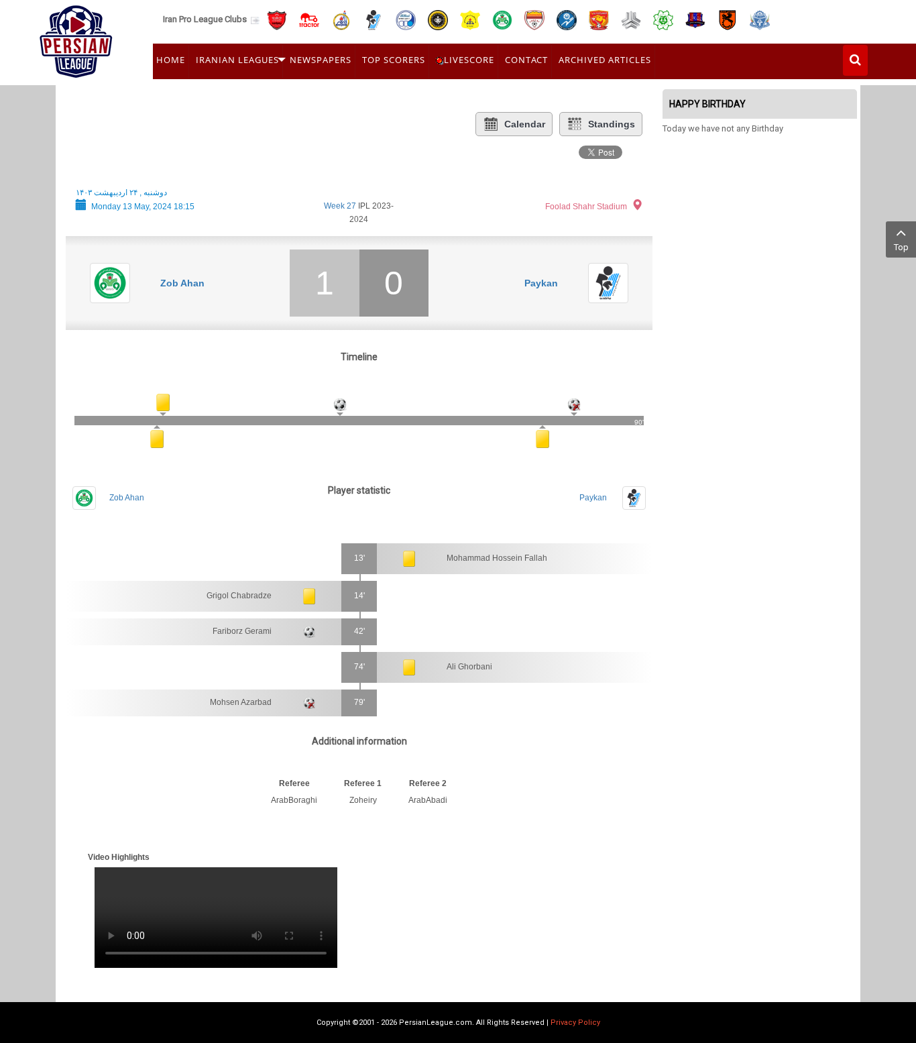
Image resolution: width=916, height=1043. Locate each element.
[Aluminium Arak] (760, 19)
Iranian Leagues (237, 60)
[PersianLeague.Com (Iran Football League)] (76, 38)
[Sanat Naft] (470, 19)
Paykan (541, 283)
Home (170, 60)
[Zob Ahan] (502, 19)
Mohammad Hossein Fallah (497, 558)
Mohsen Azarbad (241, 702)
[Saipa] (631, 19)
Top (901, 247)
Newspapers (320, 60)
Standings (611, 124)
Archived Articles (605, 60)
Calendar (524, 124)
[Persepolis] (277, 19)
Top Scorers (393, 60)
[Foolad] (534, 19)
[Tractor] (309, 19)
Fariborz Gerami (242, 631)
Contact (526, 60)
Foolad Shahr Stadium (586, 206)
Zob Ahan (182, 283)
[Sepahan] (438, 19)
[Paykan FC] (373, 19)
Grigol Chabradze (239, 595)
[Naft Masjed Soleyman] (341, 19)
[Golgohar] (567, 19)
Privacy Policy (575, 1022)
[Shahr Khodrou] (599, 19)
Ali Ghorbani (469, 666)
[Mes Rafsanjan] (728, 19)
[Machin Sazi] (663, 19)
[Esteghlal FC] (406, 19)
